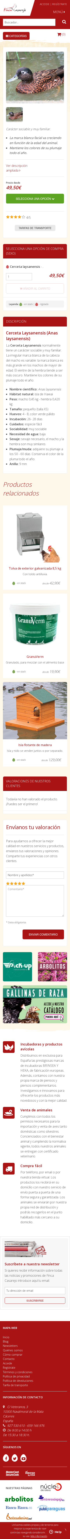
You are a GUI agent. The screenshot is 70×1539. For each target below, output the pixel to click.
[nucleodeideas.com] (51, 1487)
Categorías (17, 36)
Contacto (9, 1359)
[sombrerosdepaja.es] (51, 1498)
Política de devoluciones (18, 1380)
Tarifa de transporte (15, 1385)
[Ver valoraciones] (18, 217)
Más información (39, 1536)
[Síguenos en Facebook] (6, 1460)
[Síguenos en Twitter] (15, 1460)
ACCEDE (45, 4)
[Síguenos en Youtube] (23, 1460)
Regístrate (9, 1367)
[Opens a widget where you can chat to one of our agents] (55, 1532)
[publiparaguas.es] (51, 1508)
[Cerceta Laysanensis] (14, 114)
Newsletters (10, 1346)
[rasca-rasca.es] (19, 1507)
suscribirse (35, 1300)
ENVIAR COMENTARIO (43, 934)
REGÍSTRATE (59, 4)
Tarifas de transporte (35, 228)
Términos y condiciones (17, 1372)
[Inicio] (14, 8)
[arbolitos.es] (19, 1498)
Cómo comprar (12, 1354)
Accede (7, 1363)
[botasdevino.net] (19, 1517)
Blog (5, 1341)
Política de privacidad (16, 1376)
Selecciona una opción (34, 199)
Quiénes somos (13, 1350)
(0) (63, 34)
